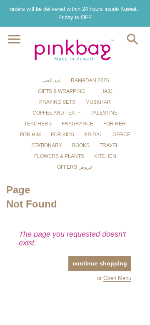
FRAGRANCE (77, 124)
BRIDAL (93, 135)
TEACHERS (38, 124)
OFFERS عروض (75, 167)
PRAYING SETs (57, 102)
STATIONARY (46, 145)
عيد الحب (51, 80)
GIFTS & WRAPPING (61, 91)
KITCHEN (105, 156)
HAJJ (106, 91)
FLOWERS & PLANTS (59, 156)
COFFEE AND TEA (53, 113)
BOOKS (81, 145)
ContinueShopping (99, 263)
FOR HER (114, 124)
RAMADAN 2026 (90, 80)
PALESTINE (104, 113)
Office (121, 135)
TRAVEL (109, 145)
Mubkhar (98, 102)
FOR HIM (30, 135)
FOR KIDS (62, 135)
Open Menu (117, 278)
